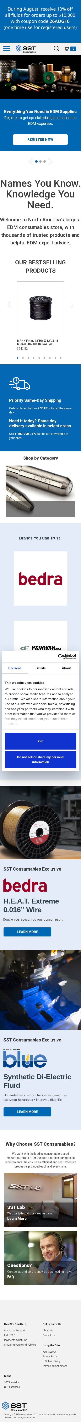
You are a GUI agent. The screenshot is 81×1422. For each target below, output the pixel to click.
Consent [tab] (14, 668)
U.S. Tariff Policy (51, 1361)
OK (40, 741)
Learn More (17, 1219)
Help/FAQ (9, 1335)
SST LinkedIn (11, 1382)
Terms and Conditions (55, 1365)
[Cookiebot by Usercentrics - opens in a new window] (58, 656)
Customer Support (14, 1330)
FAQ (10, 1277)
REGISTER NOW (40, 139)
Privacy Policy (50, 1356)
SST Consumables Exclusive (32, 869)
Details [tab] (41, 668)
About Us (48, 1330)
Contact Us (49, 1335)
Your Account (50, 1351)
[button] (36, 161)
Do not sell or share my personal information (40, 759)
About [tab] (66, 668)
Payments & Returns (15, 1339)
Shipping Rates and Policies (20, 1344)
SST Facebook (12, 1386)
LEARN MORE (27, 932)
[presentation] (30, 159)
